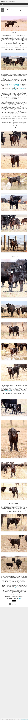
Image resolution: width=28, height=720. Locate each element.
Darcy (20, 598)
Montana (14, 85)
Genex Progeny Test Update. (15, 10)
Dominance (10, 87)
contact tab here (14, 587)
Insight (14, 87)
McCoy (10, 84)
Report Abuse (25, 719)
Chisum (18, 85)
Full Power (22, 88)
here (6, 390)
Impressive (14, 89)
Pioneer (18, 84)
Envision (23, 87)
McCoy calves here (14, 92)
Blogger (22, 719)
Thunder (14, 84)
